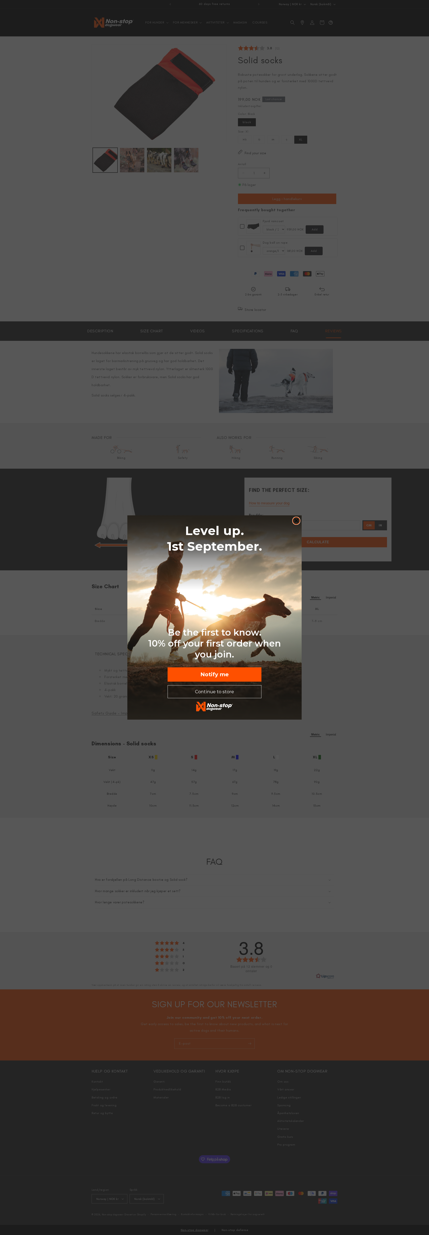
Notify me (214, 674)
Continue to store (214, 691)
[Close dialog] (296, 520)
